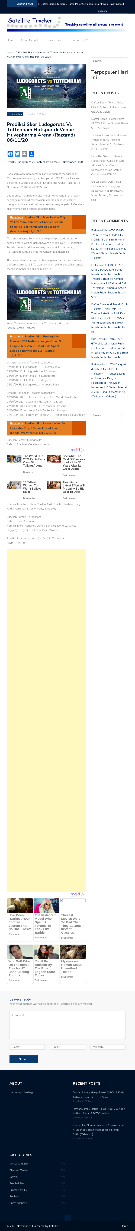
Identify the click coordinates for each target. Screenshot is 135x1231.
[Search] (126, 11)
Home (10, 40)
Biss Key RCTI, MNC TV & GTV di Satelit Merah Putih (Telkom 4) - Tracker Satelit (108, 343)
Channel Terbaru (54, 40)
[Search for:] (108, 11)
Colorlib (53, 1226)
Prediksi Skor (15, 114)
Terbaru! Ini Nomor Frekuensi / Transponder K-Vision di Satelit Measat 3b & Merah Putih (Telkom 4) (99, 1130)
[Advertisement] (46, 720)
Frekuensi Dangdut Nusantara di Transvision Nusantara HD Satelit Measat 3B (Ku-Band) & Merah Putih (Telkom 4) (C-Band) (109, 387)
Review (14, 1196)
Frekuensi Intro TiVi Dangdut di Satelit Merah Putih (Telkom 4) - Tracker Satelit (108, 369)
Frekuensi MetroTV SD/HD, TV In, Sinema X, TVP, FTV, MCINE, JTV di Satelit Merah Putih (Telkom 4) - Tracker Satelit (108, 240)
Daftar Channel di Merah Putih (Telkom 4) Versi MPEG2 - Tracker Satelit (109, 309)
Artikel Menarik (29, 40)
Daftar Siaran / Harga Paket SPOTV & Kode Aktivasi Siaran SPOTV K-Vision (109, 123)
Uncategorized (18, 1203)
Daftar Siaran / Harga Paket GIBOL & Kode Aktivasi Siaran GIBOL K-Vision (109, 107)
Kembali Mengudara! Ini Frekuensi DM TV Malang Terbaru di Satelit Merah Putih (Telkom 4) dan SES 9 (108, 288)
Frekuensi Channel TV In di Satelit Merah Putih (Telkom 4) (108, 253)
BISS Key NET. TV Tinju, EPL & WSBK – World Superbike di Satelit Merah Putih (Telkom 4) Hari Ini (109, 323)
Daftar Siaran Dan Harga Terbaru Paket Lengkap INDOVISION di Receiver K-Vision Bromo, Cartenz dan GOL (80, 6)
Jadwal (13, 1177)
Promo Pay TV (79, 40)
